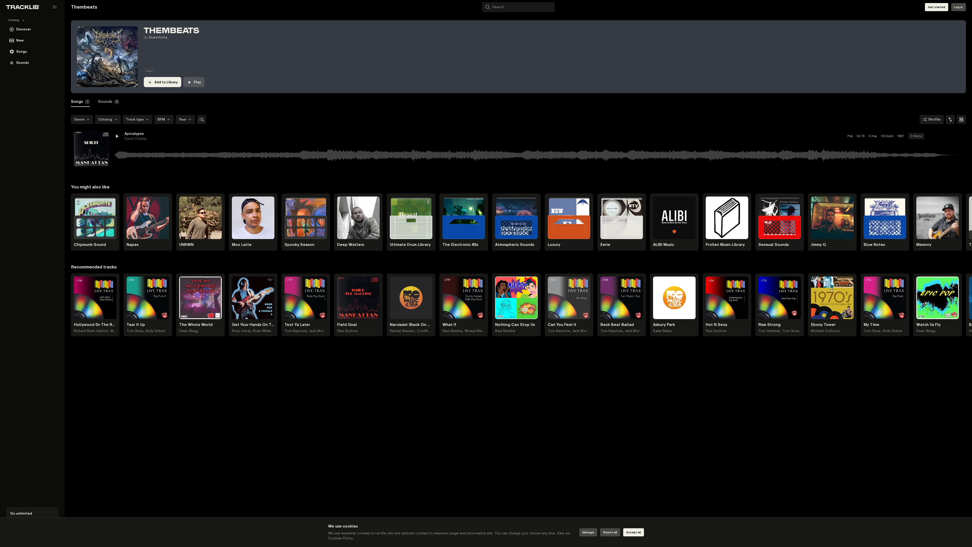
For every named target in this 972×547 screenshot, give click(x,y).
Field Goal (347, 324)
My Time (871, 324)
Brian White (262, 331)
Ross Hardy (241, 331)
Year (182, 119)
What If (449, 324)
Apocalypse (134, 133)
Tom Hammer (769, 331)
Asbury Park (664, 324)
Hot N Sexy (716, 324)
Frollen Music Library (725, 244)
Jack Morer (318, 331)
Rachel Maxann (402, 331)
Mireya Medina (477, 331)
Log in (958, 7)
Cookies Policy (340, 538)
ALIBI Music (663, 244)
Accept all (633, 532)
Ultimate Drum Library (410, 244)
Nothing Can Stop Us (515, 324)
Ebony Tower (823, 324)
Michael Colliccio (825, 331)
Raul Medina (452, 331)
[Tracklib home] (23, 7)
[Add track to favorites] (941, 136)
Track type (135, 119)
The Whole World (196, 324)
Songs (79, 101)
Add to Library (166, 82)
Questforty (158, 37)
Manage (588, 532)
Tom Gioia (135, 331)
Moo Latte (242, 244)
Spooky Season (299, 244)
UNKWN (186, 244)
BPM (161, 119)
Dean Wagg (188, 331)
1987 (900, 136)
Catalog (105, 119)
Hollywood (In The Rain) (95, 324)
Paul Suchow (347, 331)
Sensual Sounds (773, 244)
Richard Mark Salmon (91, 331)
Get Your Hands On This (253, 324)
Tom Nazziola (296, 331)
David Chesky (136, 138)
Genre (79, 119)
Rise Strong (769, 324)
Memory (923, 244)
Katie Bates (662, 331)
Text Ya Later (297, 324)
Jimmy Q (818, 244)
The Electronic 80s (460, 244)
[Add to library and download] (950, 136)
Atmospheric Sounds (514, 244)
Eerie (605, 244)
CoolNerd (425, 331)
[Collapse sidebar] (55, 7)
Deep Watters (350, 244)
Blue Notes (874, 244)
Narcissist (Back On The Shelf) (411, 324)
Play (197, 82)
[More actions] (959, 136)
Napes (132, 244)
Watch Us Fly (928, 324)
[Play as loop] (931, 136)
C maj (872, 136)
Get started (936, 7)
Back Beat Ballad (617, 324)
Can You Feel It (562, 324)
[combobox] (950, 119)
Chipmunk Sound (90, 244)
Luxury (554, 244)
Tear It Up (136, 324)
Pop (850, 136)
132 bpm (887, 136)
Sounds (108, 101)
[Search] (201, 119)
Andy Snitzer (156, 331)
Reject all (610, 532)
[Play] (91, 149)
